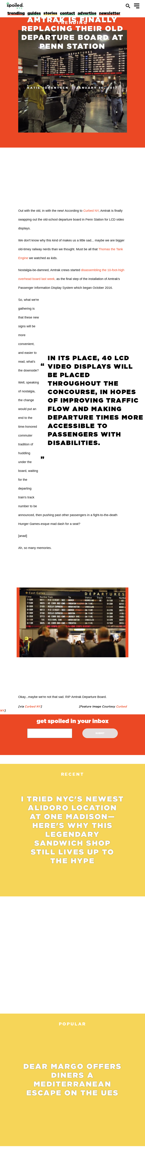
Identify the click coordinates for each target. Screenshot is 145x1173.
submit (100, 733)
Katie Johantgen (48, 87)
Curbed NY (91, 210)
